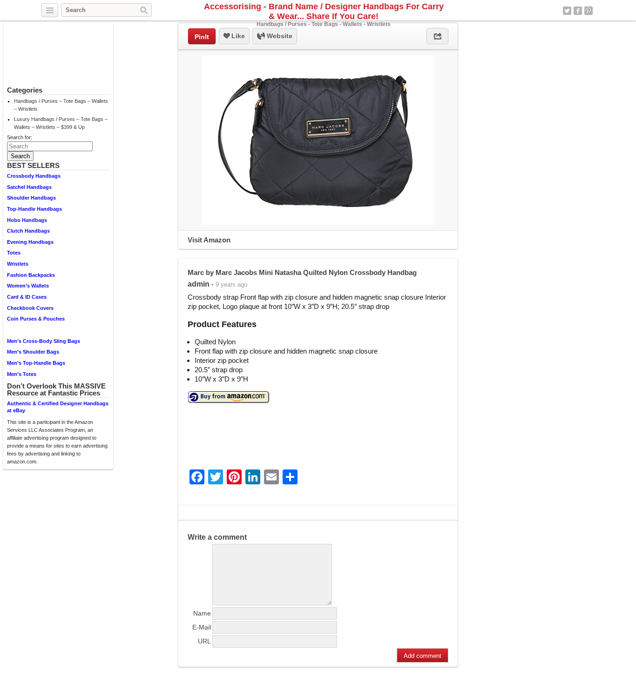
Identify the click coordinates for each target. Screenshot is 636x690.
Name (202, 613)
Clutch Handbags (28, 231)
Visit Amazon (209, 240)
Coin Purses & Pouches (36, 319)
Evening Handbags (30, 242)
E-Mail (201, 627)
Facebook (577, 10)
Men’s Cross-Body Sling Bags (43, 341)
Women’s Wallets (28, 285)
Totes (13, 252)
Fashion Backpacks (31, 275)
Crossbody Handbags (34, 176)
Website (278, 36)
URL (204, 641)
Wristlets (17, 264)
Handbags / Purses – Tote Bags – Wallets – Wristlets (61, 105)
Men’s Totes (21, 374)
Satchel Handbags (29, 187)
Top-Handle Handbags (34, 209)
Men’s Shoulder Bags (33, 352)
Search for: (19, 137)
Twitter (567, 10)
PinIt (202, 36)
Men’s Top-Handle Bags (36, 363)
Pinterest (588, 10)
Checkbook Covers (30, 308)
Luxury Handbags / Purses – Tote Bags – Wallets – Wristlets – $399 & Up (61, 123)
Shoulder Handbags (31, 198)
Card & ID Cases (27, 297)
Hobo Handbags (27, 220)
